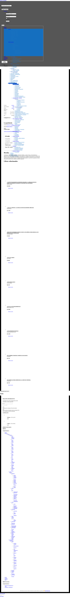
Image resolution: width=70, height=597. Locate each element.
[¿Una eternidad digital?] (23, 322)
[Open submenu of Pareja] (11, 503)
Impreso (13, 105)
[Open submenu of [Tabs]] (9, 434)
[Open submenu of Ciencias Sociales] (14, 545)
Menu (3, 25)
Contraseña (7, 15)
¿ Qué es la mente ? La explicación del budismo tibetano (20, 207)
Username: (7, 12)
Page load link (2, 593)
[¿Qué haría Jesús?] (23, 273)
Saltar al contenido (3, 0)
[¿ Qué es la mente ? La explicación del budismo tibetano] (23, 198)
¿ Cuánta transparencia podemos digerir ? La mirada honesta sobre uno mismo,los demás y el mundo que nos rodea (21, 183)
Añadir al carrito (10, 188)
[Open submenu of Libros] (7, 433)
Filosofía (11, 131)
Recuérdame (8, 19)
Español (13, 108)
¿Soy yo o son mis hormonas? (14, 306)
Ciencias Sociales (7, 131)
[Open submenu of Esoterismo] (11, 510)
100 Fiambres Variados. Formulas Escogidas (17, 355)
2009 (13, 106)
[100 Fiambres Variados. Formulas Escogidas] (23, 346)
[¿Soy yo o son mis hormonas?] (23, 297)
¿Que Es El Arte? (10, 257)
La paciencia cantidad (9, 142)
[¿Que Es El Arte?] (23, 248)
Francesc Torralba (10, 124)
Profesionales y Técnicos (17, 131)
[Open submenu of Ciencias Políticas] (14, 564)
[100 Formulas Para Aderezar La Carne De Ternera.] (23, 371)
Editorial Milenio (9, 126)
